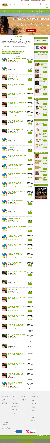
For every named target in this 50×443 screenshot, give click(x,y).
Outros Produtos (14, 409)
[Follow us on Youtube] (45, 46)
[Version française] (23, 1)
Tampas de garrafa (15, 403)
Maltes (13, 395)
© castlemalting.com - (42, 435)
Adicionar (45, 67)
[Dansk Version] (37, 1)
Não (23, 441)
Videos (32, 418)
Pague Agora (33, 395)
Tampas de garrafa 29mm (18, 51)
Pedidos (18, 11)
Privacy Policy (4, 403)
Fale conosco (43, 11)
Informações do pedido (25, 397)
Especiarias (14, 400)
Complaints (33, 410)
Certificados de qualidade (35, 404)
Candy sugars (14, 402)
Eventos (36, 11)
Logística (22, 400)
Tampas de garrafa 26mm (7, 51)
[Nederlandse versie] (25, 1)
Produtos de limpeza (15, 406)
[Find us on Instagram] (25, 430)
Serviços (23, 11)
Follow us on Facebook (6, 428)
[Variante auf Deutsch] (28, 1)
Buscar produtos (14, 410)
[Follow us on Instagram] (41, 46)
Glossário (32, 411)
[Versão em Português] (34, 1)
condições (23, 396)
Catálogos (4, 397)
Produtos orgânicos (15, 407)
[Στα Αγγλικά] (39, 1)
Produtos (12, 11)
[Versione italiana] (32, 1)
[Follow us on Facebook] (37, 46)
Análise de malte (34, 403)
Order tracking (23, 399)
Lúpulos (13, 397)
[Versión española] (27, 1)
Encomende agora (24, 395)
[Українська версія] (42, 1)
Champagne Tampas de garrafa (8, 53)
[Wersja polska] (45, 1)
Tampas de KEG (15, 405)
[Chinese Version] (44, 1)
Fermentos (13, 399)
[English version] (22, 1)
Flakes (13, 396)
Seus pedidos (33, 406)
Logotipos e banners (5, 402)
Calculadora (33, 400)
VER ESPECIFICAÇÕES (13, 61)
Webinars (32, 417)
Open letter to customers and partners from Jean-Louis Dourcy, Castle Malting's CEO (41, 56)
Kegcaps (17, 53)
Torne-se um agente (5, 427)
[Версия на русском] (30, 1)
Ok (20, 441)
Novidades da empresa (6, 396)
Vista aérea (4, 399)
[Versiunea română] (40, 1)
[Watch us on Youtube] (32, 430)
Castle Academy (34, 420)
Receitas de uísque (34, 399)
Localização (4, 425)
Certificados (30, 11)
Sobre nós (6, 11)
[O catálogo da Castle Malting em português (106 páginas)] (41, 187)
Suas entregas (33, 407)
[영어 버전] (47, 1)
